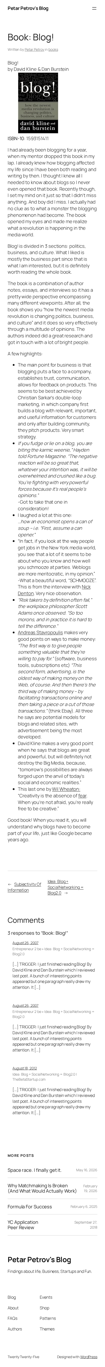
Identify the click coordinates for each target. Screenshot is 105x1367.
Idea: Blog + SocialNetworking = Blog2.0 (66, 887)
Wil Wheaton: (66, 789)
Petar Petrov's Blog (28, 8)
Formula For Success (30, 1206)
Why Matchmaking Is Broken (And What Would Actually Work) (42, 1188)
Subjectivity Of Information (24, 887)
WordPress (88, 1356)
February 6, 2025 (84, 1206)
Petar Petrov (34, 49)
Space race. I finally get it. (35, 1170)
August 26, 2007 (25, 942)
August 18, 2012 (24, 1068)
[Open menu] (94, 8)
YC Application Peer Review (23, 1225)
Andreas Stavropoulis (40, 632)
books (53, 49)
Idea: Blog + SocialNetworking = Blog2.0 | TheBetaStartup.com (44, 1077)
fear (82, 795)
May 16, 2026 (86, 1169)
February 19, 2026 (90, 1188)
